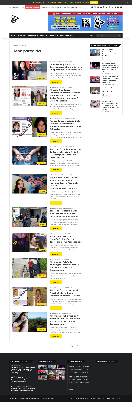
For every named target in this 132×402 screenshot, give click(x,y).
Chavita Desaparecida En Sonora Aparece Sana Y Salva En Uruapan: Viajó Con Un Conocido (66, 67)
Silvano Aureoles (84, 382)
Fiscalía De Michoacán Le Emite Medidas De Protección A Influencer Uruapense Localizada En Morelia (66, 125)
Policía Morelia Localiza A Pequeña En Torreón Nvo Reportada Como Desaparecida (66, 239)
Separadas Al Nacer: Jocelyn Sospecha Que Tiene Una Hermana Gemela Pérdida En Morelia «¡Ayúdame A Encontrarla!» (64, 183)
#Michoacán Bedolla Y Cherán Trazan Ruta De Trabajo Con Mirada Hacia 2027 (110, 80)
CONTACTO (118, 398)
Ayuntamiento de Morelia (75, 369)
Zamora (71, 389)
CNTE (86, 369)
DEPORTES (52, 35)
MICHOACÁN (32, 35)
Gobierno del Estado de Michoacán (78, 376)
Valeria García (55, 61)
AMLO (78, 366)
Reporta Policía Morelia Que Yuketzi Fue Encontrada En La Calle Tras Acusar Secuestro (64, 213)
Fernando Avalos (55, 118)
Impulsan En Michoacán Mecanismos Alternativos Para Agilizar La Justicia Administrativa (110, 92)
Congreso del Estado (74, 373)
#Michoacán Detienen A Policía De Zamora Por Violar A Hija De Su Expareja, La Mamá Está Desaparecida (65, 153)
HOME (13, 35)
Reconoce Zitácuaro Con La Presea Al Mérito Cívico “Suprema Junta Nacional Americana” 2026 (110, 67)
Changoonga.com (47, 398)
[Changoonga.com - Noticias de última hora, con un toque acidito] (14, 18)
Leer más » (55, 82)
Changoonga (54, 87)
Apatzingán (86, 366)
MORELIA (21, 35)
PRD (76, 382)
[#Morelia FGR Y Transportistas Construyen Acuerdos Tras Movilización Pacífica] (95, 52)
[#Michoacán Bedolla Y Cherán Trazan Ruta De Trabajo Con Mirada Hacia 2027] (95, 79)
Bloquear (86, 2)
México (70, 382)
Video (84, 386)
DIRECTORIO (101, 398)
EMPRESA (93, 398)
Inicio (15, 45)
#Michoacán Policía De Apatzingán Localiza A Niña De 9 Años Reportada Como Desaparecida (65, 266)
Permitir (94, 2)
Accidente (71, 366)
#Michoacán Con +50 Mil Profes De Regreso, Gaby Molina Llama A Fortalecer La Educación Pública (110, 105)
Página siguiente (75, 346)
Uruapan (78, 386)
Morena (86, 379)
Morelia (79, 379)
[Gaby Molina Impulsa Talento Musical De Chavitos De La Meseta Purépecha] (60, 377)
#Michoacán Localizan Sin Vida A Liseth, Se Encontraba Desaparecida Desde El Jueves (65, 293)
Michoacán (72, 379)
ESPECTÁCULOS (65, 35)
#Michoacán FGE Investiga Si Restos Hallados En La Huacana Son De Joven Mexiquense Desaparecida (65, 320)
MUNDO (42, 35)
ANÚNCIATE (110, 398)
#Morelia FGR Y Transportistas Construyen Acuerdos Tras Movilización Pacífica (109, 54)
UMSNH (71, 386)
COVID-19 (85, 373)
